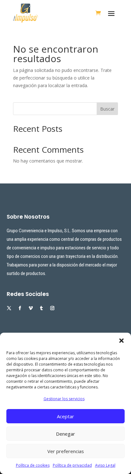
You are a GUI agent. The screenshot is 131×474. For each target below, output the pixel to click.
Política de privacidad (72, 465)
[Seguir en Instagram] (52, 308)
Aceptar (65, 416)
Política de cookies (33, 465)
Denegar (65, 434)
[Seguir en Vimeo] (31, 308)
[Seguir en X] (9, 308)
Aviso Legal (105, 465)
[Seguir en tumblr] (42, 308)
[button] (121, 340)
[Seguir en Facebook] (20, 308)
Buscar (107, 109)
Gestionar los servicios (64, 398)
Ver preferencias (65, 451)
